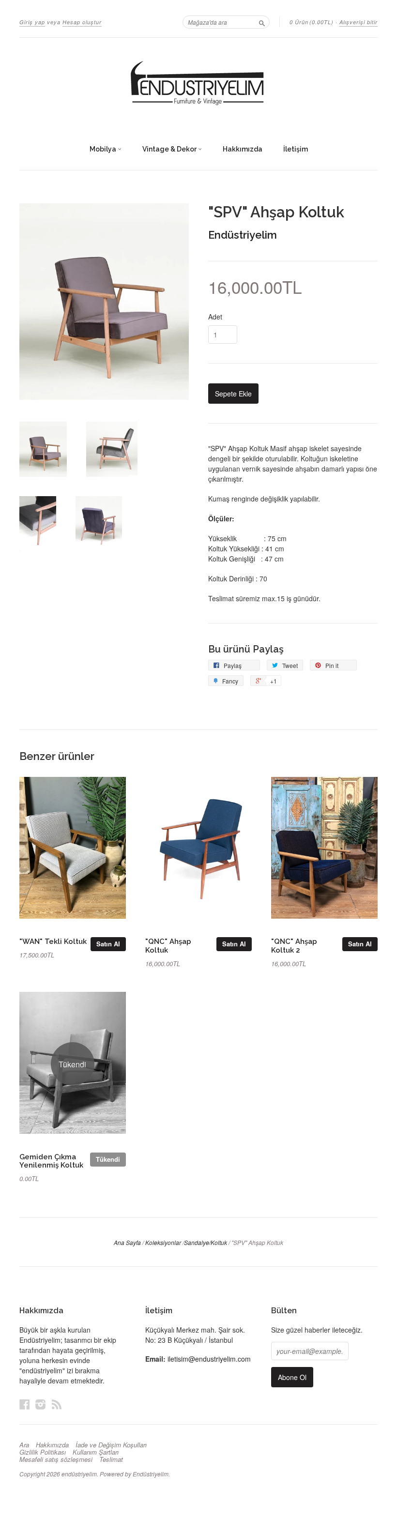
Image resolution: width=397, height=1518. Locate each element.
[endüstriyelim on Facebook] (24, 1404)
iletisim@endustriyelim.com (209, 1359)
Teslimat (111, 1459)
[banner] (198, 83)
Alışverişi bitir (358, 22)
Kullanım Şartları (96, 1452)
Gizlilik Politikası (42, 1452)
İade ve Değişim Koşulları (111, 1445)
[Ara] (262, 22)
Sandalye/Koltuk (205, 1242)
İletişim (295, 149)
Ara (24, 1445)
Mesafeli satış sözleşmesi (55, 1459)
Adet (215, 316)
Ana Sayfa (127, 1242)
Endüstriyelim (242, 234)
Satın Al (108, 943)
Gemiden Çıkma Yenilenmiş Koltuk (51, 1161)
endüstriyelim (79, 1474)
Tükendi (108, 1159)
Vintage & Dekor (170, 149)
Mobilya (104, 149)
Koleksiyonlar (163, 1242)
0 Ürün (312, 22)
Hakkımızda (242, 149)
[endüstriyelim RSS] (56, 1404)
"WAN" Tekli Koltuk (53, 941)
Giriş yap (32, 22)
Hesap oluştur (82, 22)
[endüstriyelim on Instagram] (40, 1404)
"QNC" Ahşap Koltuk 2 (294, 945)
